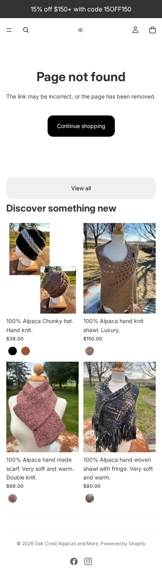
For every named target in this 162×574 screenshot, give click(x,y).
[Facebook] (74, 561)
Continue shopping (81, 126)
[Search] (26, 30)
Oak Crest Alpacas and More (66, 543)
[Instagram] (88, 561)
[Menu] (9, 30)
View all (81, 188)
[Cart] (152, 30)
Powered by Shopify (123, 543)
